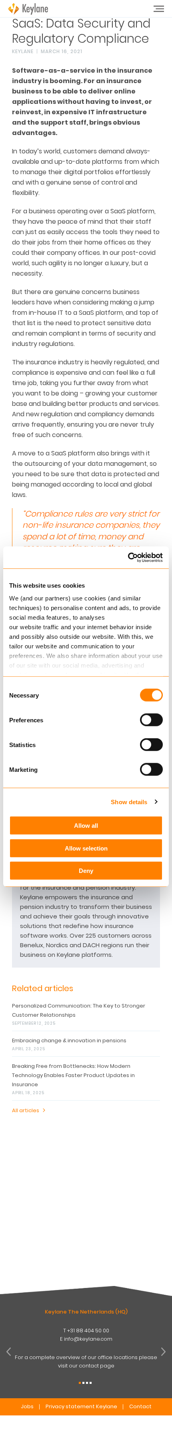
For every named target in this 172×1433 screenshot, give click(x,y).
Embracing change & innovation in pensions (69, 1040)
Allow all (86, 825)
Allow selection (86, 848)
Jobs (27, 1406)
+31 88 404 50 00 (88, 1330)
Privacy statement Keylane (81, 1406)
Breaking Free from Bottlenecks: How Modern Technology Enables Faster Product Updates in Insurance (73, 1075)
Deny (86, 870)
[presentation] (8, 1351)
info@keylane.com (88, 1339)
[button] (80, 1383)
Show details (129, 801)
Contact (140, 1406)
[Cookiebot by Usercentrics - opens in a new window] (128, 557)
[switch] (151, 720)
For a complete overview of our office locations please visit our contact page (86, 1361)
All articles (25, 1110)
